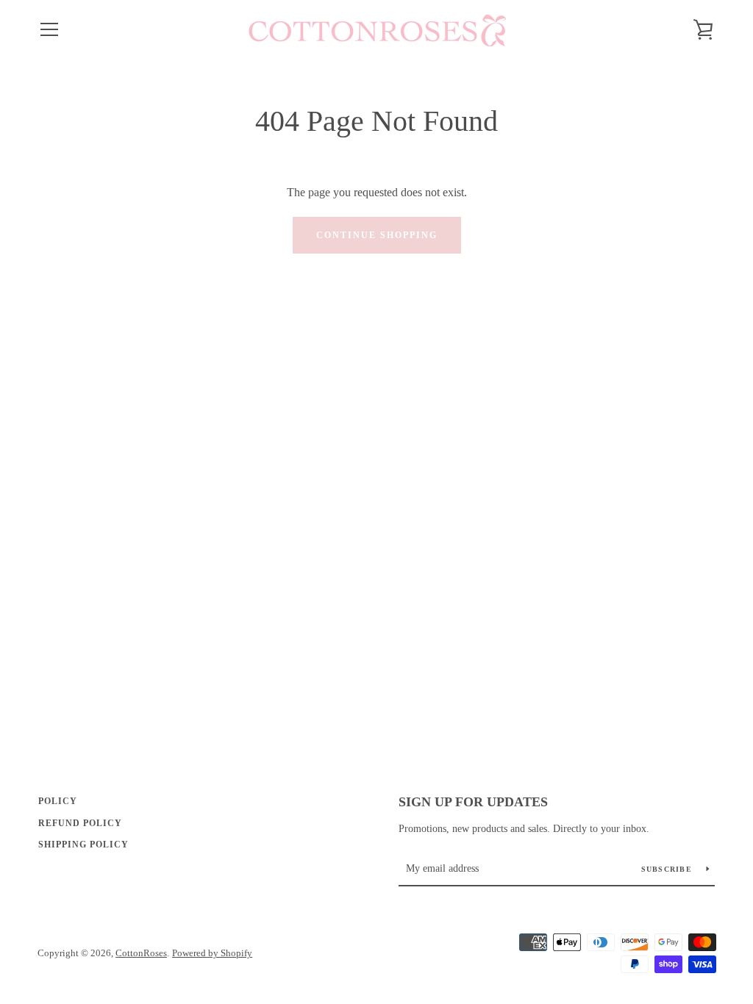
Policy (57, 801)
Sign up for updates (473, 802)
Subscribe (668, 869)
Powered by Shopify (212, 953)
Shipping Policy (83, 844)
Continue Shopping (377, 235)
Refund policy (80, 823)
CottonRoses (141, 953)
